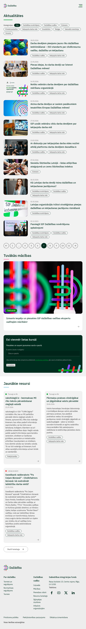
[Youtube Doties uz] (58, 593)
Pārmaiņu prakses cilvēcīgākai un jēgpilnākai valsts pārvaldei (62, 399)
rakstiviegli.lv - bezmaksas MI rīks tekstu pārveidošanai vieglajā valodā (20, 401)
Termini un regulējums (8, 583)
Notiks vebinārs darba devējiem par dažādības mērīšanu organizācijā (54, 86)
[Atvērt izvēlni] (80, 6)
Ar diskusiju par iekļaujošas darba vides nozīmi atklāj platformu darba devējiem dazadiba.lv (54, 145)
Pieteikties (10, 365)
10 (63, 246)
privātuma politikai (41, 360)
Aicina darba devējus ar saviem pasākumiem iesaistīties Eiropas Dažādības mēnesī (53, 106)
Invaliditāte (46, 29)
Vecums (8, 33)
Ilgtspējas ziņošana (37, 600)
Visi (17, 25)
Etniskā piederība (11, 29)
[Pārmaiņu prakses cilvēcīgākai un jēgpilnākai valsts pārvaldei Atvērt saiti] (79, 461)
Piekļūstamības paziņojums (34, 617)
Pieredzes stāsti (39, 592)
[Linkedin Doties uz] (73, 593)
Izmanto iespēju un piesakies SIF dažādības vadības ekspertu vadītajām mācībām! (38, 320)
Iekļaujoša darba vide (29, 29)
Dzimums (64, 25)
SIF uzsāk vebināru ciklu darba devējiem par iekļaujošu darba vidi (53, 125)
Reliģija (57, 29)
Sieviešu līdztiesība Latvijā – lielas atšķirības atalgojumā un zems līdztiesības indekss (53, 164)
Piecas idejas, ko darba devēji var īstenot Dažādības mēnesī (51, 66)
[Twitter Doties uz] (66, 593)
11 (69, 246)
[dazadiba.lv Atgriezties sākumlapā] (10, 6)
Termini (7, 594)
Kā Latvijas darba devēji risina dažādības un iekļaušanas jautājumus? (53, 184)
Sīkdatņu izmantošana (59, 617)
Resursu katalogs (40, 596)
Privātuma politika (11, 617)
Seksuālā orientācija (72, 29)
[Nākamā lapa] (75, 245)
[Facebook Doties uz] (51, 593)
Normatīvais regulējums (8, 589)
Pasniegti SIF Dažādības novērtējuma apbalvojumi (49, 226)
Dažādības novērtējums (31, 25)
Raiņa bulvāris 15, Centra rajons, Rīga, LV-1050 (64, 583)
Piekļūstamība (12, 456)
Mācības (36, 589)
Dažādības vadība (50, 25)
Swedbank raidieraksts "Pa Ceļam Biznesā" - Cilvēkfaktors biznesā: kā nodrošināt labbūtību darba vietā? (21, 479)
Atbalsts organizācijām (39, 607)
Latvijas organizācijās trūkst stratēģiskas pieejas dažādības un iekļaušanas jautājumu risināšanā (55, 206)
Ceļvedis (36, 585)
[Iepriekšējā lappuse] (6, 245)
